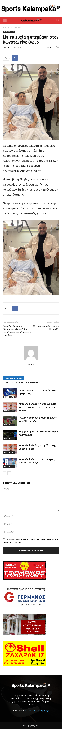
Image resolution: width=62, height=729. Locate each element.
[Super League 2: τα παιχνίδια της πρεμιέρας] (10, 393)
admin (9, 47)
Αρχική (6, 27)
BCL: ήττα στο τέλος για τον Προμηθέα (45, 327)
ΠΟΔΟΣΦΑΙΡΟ (17, 27)
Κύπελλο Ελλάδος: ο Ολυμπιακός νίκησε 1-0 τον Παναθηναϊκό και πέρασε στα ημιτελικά (17, 330)
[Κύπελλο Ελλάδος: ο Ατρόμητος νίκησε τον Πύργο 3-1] (10, 463)
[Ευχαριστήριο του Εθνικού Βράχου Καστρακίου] (10, 435)
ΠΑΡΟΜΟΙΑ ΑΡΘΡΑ (14, 378)
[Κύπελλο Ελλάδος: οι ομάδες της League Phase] (10, 449)
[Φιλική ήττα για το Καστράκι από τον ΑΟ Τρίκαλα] (10, 421)
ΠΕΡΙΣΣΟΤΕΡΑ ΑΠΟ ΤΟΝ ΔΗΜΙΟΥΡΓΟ (22, 382)
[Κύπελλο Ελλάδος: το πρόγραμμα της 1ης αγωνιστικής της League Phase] (10, 407)
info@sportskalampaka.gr (37, 710)
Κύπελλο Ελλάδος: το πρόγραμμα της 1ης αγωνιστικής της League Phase (37, 407)
